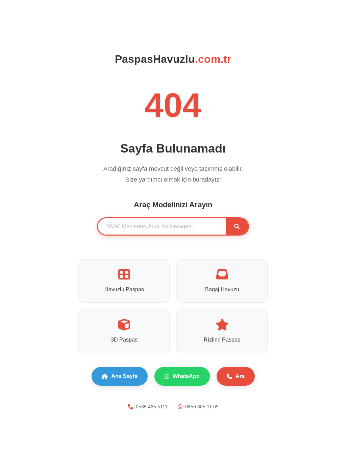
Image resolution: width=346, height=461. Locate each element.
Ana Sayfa (124, 376)
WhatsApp (186, 376)
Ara (240, 376)
